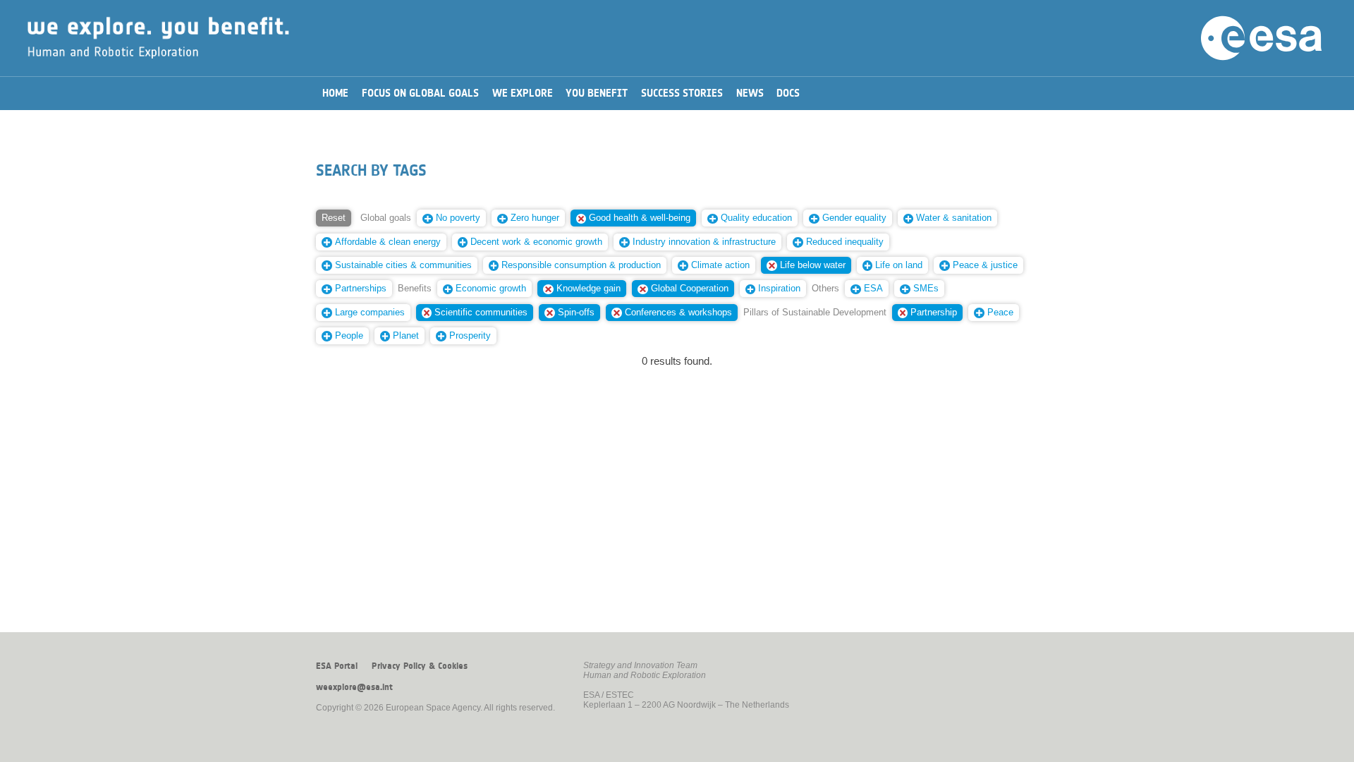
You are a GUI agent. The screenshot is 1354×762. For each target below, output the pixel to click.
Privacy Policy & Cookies (420, 666)
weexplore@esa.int (354, 687)
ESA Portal (337, 666)
